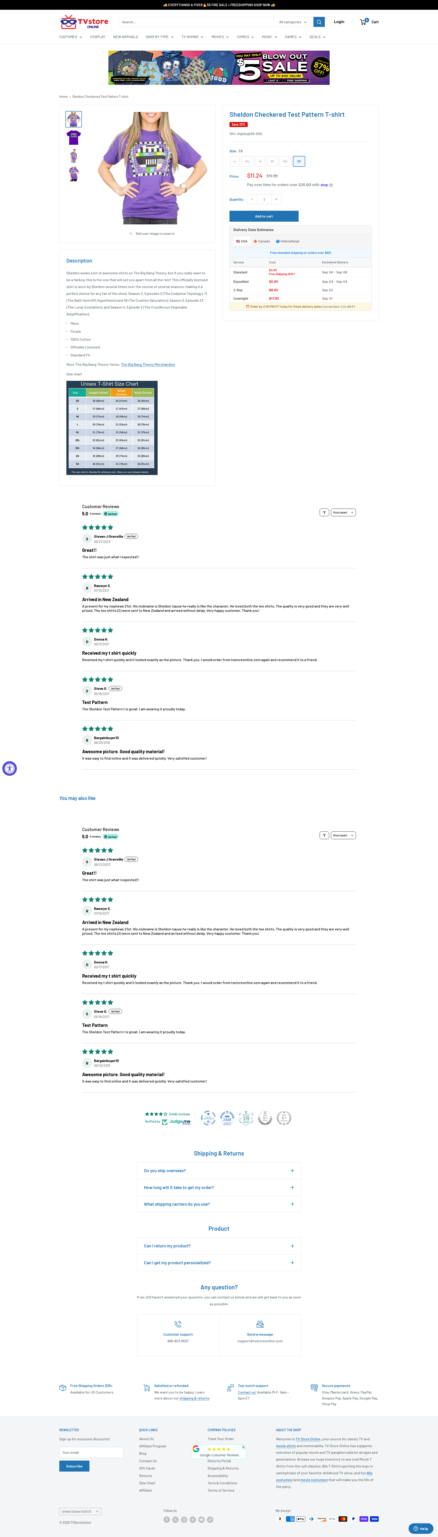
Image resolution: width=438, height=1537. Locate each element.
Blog (142, 1453)
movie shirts (286, 1446)
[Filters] (324, 512)
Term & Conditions (222, 1483)
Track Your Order (221, 1438)
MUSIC (267, 36)
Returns (145, 1475)
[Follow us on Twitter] (175, 1519)
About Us (146, 1438)
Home (63, 97)
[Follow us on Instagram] (184, 1519)
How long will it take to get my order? (179, 1187)
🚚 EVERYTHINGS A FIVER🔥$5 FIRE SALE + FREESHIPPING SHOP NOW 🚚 (219, 5)
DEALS (315, 36)
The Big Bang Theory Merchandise (148, 364)
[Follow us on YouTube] (201, 1519)
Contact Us (148, 1461)
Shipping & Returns (223, 1468)
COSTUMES (68, 36)
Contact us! (247, 1392)
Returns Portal (219, 1461)
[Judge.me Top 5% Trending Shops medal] (284, 1118)
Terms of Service (221, 1490)
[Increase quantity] (276, 199)
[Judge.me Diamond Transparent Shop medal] (208, 1118)
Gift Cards (147, 1468)
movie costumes (313, 1479)
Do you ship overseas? (165, 1170)
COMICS (243, 36)
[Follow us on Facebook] (167, 1519)
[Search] (319, 22)
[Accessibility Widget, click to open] (9, 768)
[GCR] (196, 1449)
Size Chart (147, 1483)
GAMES (291, 36)
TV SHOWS (190, 36)
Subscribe (74, 1466)
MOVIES (217, 36)
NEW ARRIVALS (125, 36)
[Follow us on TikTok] (210, 1519)
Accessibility (218, 1475)
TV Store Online (308, 1439)
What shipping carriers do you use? (177, 1204)
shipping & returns (194, 1398)
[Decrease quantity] (252, 199)
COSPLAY (97, 36)
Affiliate (145, 1490)
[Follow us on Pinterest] (193, 1519)
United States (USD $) (76, 1511)
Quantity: (236, 199)
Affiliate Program (152, 1446)
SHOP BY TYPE (157, 36)
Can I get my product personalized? (177, 1262)
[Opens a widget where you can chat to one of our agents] (420, 1529)
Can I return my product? (167, 1245)
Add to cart (264, 216)
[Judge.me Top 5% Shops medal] (265, 1118)
